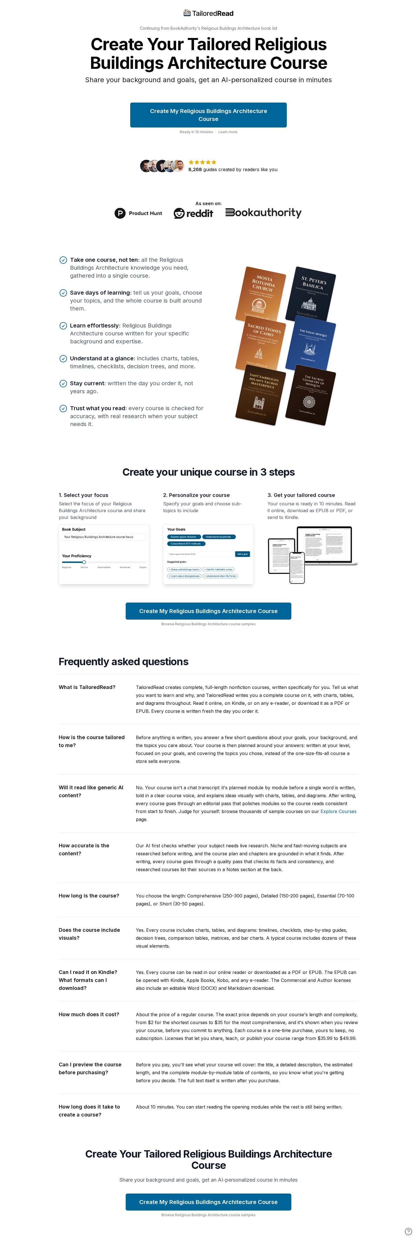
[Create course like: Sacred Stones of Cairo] (261, 346)
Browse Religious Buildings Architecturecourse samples (208, 624)
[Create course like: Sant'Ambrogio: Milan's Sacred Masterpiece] (261, 395)
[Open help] (408, 1231)
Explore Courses (339, 811)
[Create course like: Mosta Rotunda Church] (261, 297)
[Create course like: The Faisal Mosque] (310, 346)
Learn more (227, 132)
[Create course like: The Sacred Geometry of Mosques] (310, 395)
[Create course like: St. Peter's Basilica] (310, 297)
